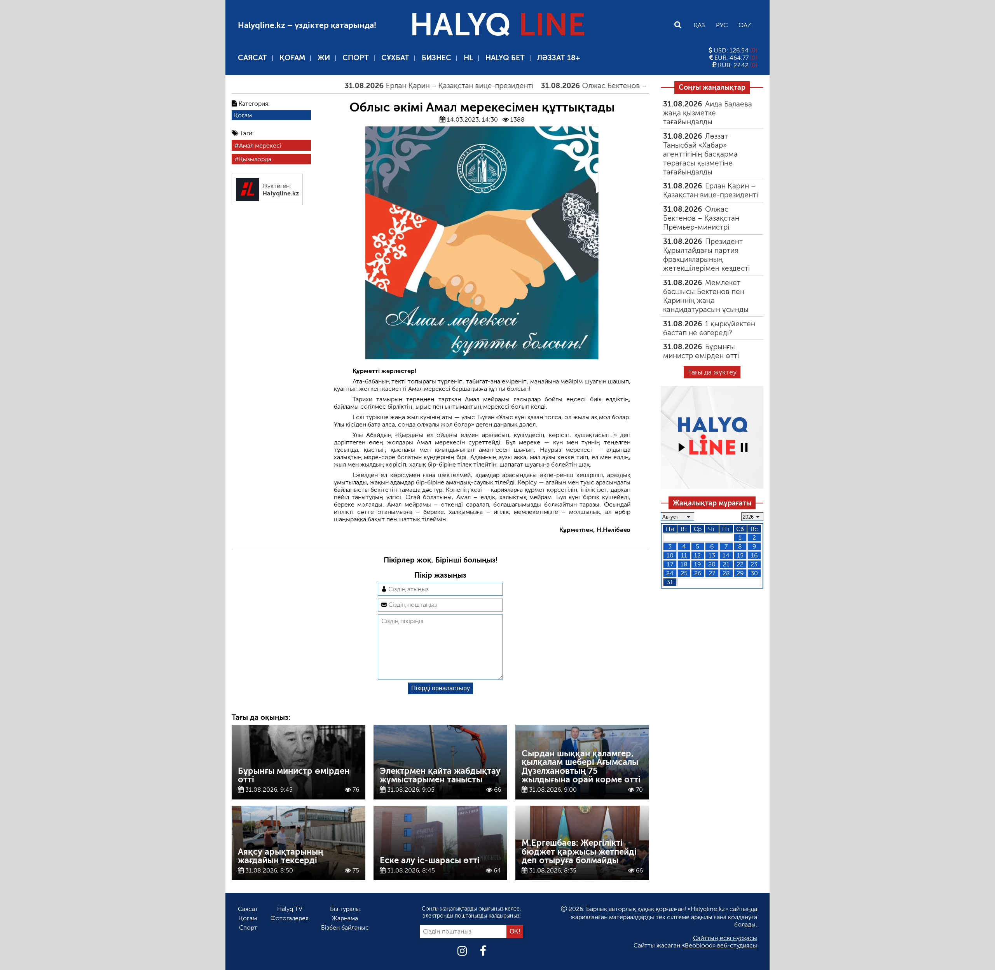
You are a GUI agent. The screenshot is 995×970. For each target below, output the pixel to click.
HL (468, 57)
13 (712, 555)
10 (670, 555)
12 (697, 555)
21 (726, 564)
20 (712, 564)
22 (740, 564)
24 (670, 573)
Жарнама (345, 918)
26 (697, 573)
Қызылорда (255, 159)
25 (684, 573)
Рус (722, 25)
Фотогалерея (290, 918)
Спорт (355, 57)
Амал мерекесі (260, 145)
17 (670, 564)
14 (726, 555)
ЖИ (324, 57)
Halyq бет (505, 57)
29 (740, 573)
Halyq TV (289, 909)
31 (670, 582)
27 (712, 573)
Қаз (699, 25)
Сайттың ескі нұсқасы (725, 938)
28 (726, 573)
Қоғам (292, 57)
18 (684, 564)
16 (754, 555)
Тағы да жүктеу (712, 372)
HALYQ (497, 25)
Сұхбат (395, 57)
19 (697, 564)
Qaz (744, 25)
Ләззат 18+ (558, 57)
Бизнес (436, 57)
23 (754, 564)
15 (740, 555)
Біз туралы (345, 909)
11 (684, 555)
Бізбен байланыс (345, 927)
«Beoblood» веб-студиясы (719, 945)
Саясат (252, 57)
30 (754, 573)
